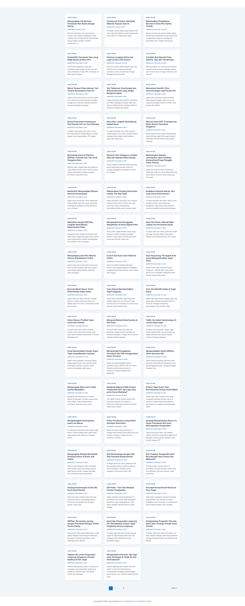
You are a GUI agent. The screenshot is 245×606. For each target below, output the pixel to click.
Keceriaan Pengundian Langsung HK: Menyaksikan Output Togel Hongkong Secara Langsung (122, 523)
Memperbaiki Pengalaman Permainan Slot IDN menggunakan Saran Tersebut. (122, 353)
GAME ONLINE (72, 17)
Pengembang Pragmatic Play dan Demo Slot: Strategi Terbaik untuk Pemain (161, 523)
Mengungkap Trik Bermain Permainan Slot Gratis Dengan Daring (81, 23)
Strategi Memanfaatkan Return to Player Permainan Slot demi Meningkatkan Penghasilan (161, 423)
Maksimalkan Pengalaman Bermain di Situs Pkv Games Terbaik (159, 23)
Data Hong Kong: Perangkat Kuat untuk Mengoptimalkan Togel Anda (161, 258)
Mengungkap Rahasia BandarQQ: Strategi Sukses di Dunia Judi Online (82, 456)
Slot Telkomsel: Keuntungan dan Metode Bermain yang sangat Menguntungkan (121, 90)
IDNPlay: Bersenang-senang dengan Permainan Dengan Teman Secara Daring (83, 523)
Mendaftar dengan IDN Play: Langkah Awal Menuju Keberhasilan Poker (80, 224)
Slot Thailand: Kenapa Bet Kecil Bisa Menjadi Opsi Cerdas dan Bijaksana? (160, 456)
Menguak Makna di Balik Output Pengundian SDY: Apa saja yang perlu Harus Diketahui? (121, 389)
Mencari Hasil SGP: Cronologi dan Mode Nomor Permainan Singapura (161, 124)
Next (174, 588)
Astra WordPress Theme (142, 601)
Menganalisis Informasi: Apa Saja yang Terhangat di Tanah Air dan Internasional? (122, 557)
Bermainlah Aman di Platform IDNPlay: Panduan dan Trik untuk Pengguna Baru (82, 157)
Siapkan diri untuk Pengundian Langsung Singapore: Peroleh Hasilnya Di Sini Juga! (81, 557)
